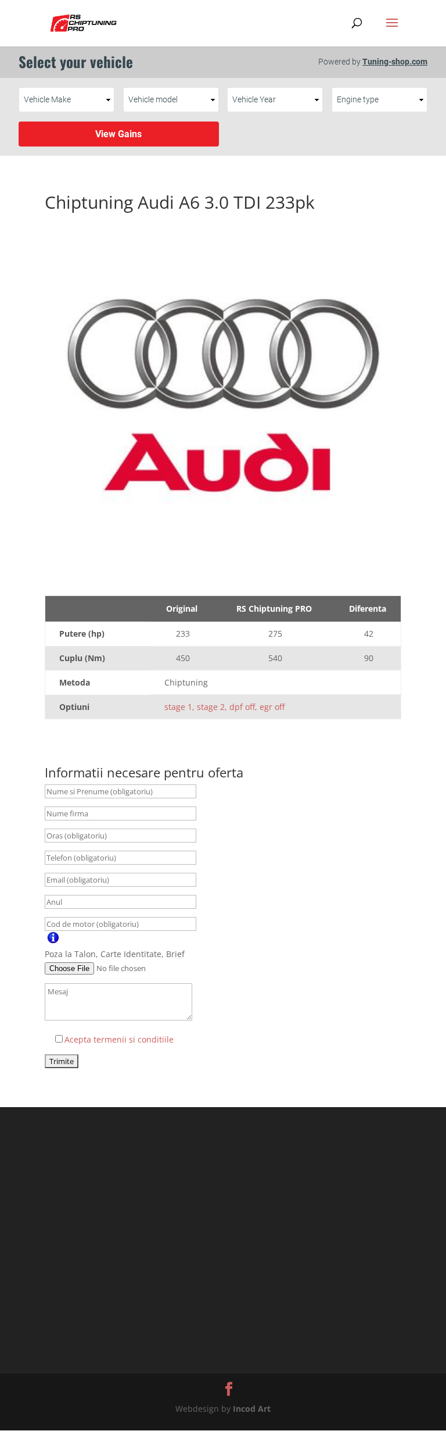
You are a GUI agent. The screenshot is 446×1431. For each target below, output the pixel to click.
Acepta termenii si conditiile (119, 1039)
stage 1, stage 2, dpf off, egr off (224, 706)
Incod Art (252, 1408)
